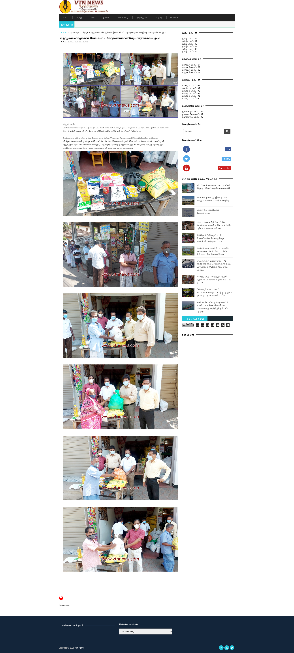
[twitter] (232, 647)
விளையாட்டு (123, 17)
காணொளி (174, 17)
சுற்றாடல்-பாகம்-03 (191, 69)
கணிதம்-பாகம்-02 (191, 88)
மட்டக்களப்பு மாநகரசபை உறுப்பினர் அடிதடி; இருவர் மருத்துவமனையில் (214, 186)
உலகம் (92, 17)
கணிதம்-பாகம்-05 (191, 95)
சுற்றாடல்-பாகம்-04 (191, 72)
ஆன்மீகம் (106, 17)
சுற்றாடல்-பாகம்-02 (191, 67)
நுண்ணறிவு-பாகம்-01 (192, 111)
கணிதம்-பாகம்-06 (191, 98)
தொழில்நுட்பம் (142, 17)
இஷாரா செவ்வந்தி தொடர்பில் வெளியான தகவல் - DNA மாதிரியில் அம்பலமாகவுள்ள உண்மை (214, 225)
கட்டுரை (158, 17)
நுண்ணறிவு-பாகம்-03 (192, 116)
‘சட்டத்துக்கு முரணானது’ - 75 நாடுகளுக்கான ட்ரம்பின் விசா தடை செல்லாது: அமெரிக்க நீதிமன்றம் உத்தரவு (214, 265)
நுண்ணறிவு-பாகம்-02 (192, 114)
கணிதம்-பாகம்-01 (191, 85)
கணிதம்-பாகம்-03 (191, 90)
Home (64, 32)
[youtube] (226, 647)
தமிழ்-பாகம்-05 (189, 48)
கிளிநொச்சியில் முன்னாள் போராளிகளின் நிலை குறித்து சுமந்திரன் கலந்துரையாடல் (210, 237)
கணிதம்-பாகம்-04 (191, 93)
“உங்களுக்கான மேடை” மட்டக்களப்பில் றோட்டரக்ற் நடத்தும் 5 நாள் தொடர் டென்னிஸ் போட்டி (214, 292)
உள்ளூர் (79, 17)
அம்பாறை (74, 32)
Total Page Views (194, 318)
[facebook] (221, 647)
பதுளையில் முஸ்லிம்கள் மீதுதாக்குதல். (208, 211)
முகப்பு (65, 17)
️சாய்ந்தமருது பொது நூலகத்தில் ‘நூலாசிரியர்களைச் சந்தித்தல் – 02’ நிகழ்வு (214, 279)
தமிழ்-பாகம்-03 (189, 43)
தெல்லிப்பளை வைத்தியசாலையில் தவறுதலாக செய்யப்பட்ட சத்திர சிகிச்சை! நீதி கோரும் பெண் (213, 250)
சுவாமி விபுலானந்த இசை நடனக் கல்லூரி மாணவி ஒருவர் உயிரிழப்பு (213, 199)
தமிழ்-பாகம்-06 (189, 51)
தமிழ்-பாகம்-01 (189, 38)
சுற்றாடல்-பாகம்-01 (191, 64)
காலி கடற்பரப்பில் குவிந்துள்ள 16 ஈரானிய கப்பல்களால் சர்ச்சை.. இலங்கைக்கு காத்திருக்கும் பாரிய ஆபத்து (213, 306)
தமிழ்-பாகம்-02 (189, 41)
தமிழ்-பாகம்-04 (189, 46)
